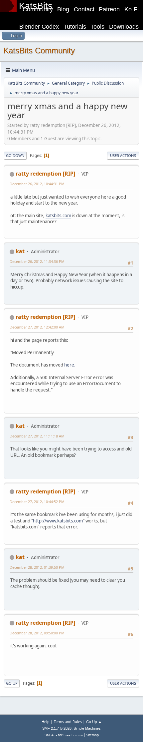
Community (38, 9)
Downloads (124, 26)
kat (20, 251)
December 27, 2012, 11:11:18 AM (37, 435)
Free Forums (73, 735)
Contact (84, 9)
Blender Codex (39, 26)
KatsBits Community (39, 50)
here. (69, 365)
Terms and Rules (68, 721)
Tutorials (75, 26)
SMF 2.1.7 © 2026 (57, 728)
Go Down (15, 155)
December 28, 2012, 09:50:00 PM (37, 632)
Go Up (12, 683)
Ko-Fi (131, 9)
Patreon (109, 9)
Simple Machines (87, 728)
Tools (97, 26)
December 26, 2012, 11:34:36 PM (37, 261)
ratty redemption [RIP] (45, 173)
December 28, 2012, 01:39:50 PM (37, 567)
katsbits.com (58, 216)
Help (46, 721)
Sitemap (92, 735)
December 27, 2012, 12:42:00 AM (37, 327)
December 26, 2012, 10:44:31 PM (37, 183)
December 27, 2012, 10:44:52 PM (37, 501)
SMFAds (51, 735)
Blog (63, 9)
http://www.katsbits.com (58, 521)
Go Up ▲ (94, 721)
